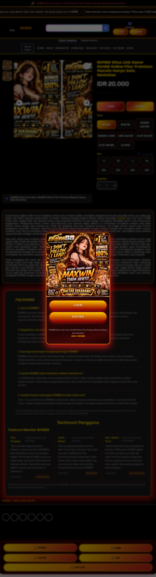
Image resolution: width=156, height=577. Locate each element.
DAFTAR (78, 316)
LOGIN (78, 305)
